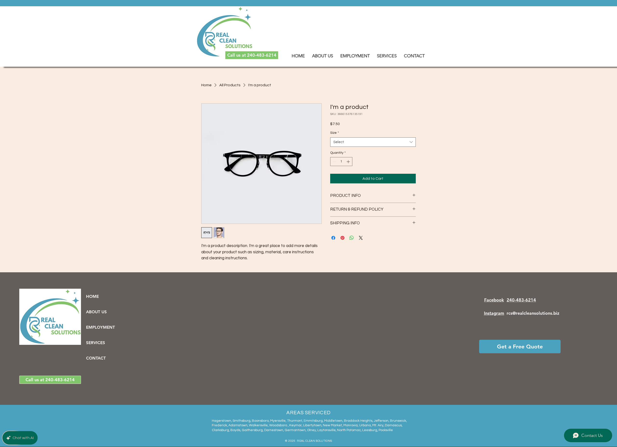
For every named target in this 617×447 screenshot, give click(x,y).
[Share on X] (361, 238)
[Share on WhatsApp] (352, 238)
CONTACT (96, 358)
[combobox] (373, 142)
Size (334, 132)
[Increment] (349, 161)
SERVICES (95, 342)
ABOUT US (96, 311)
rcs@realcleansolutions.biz (533, 313)
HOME (92, 296)
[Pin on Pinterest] (342, 238)
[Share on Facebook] (333, 238)
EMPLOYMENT (99, 327)
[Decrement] (334, 161)
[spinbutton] (341, 161)
